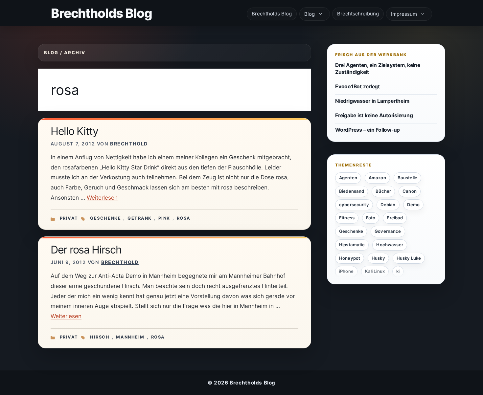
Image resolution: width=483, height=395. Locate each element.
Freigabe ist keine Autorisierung (374, 115)
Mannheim (130, 337)
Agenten (348, 177)
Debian (388, 204)
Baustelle (407, 177)
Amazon (377, 177)
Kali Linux (375, 271)
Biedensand (351, 190)
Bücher (383, 190)
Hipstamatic (352, 244)
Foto (371, 217)
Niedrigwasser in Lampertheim (372, 101)
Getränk (139, 218)
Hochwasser (389, 244)
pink (164, 218)
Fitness (347, 217)
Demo (413, 204)
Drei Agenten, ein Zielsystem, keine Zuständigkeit (377, 68)
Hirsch (99, 337)
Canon (409, 190)
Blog (309, 14)
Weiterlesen (102, 197)
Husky (378, 257)
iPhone (346, 271)
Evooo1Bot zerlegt (357, 86)
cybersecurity (354, 204)
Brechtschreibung (358, 14)
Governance (388, 231)
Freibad (395, 217)
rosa (184, 218)
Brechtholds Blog (101, 13)
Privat (69, 218)
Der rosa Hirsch (86, 249)
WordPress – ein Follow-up (367, 130)
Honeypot (349, 257)
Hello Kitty (74, 131)
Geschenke (105, 218)
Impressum (404, 14)
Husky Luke (409, 257)
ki (398, 271)
